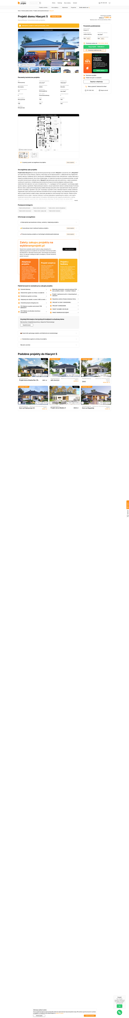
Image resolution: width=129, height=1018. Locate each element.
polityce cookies (59, 1013)
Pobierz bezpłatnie (70, 162)
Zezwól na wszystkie (90, 1015)
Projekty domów (43, 7)
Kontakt (75, 3)
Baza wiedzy (67, 3)
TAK (120, 1006)
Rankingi (60, 3)
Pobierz (88, 38)
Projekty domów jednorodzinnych (41, 10)
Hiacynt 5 (51, 10)
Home (19, 10)
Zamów (102, 38)
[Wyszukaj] (40, 3)
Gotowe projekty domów (27, 10)
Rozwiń (76, 200)
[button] (119, 1012)
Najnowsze (65, 7)
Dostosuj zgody (39, 1015)
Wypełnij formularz (27, 325)
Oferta (53, 3)
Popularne (73, 7)
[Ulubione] (109, 3)
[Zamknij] (125, 995)
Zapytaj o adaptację (96, 81)
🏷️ (84, 7)
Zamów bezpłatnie (70, 228)
